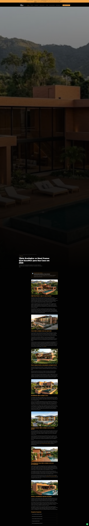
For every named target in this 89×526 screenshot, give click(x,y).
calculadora (44, 346)
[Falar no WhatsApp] (87, 524)
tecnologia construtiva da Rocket (45, 443)
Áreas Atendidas (58, 5)
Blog (21, 254)
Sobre (28, 5)
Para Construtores (42, 5)
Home (19, 254)
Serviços (32, 5)
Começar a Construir (66, 5)
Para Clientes (36, 5)
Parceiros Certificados (52, 5)
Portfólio (47, 5)
